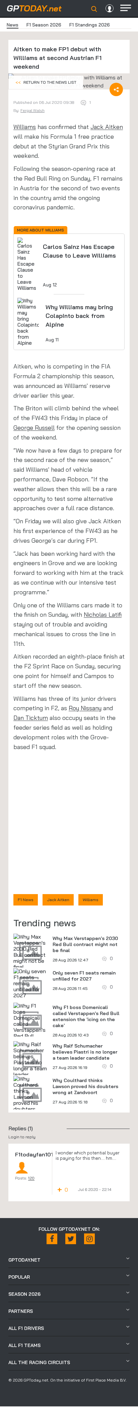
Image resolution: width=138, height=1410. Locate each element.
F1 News (25, 899)
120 (31, 1178)
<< (45, 82)
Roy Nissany (85, 708)
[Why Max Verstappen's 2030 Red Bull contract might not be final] (30, 952)
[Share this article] (116, 89)
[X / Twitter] (70, 1238)
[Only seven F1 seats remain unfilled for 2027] (30, 983)
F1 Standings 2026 (89, 25)
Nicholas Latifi (103, 614)
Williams (24, 127)
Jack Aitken (106, 127)
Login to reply (22, 1136)
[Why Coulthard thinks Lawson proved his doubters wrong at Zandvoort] (30, 1100)
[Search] (94, 9)
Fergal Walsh (32, 110)
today (34, 8)
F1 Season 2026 (43, 25)
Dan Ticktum (30, 718)
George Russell (34, 427)
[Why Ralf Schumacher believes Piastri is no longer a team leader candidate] (30, 1062)
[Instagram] (89, 1238)
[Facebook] (52, 1238)
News (12, 25)
